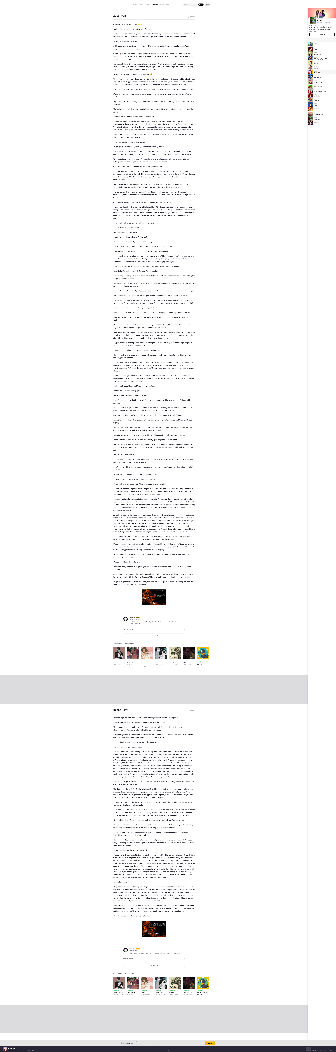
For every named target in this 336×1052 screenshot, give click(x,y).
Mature (162, 4)
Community (154, 4)
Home (135, 4)
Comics (141, 4)
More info (123, 1044)
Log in (200, 4)
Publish (208, 4)
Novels (147, 4)
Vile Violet (133, 617)
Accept (210, 1043)
